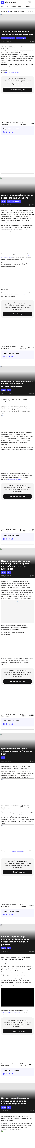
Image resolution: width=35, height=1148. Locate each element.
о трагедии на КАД (17, 851)
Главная (4, 11)
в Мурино (22, 294)
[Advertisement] (17, 105)
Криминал (21, 6)
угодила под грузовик (14, 479)
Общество (13, 6)
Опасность (29, 6)
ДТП (2, 6)
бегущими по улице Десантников (10, 1012)
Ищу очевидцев (21, 38)
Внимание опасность (17, 11)
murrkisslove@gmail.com (12, 72)
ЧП (7, 6)
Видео (4, 201)
